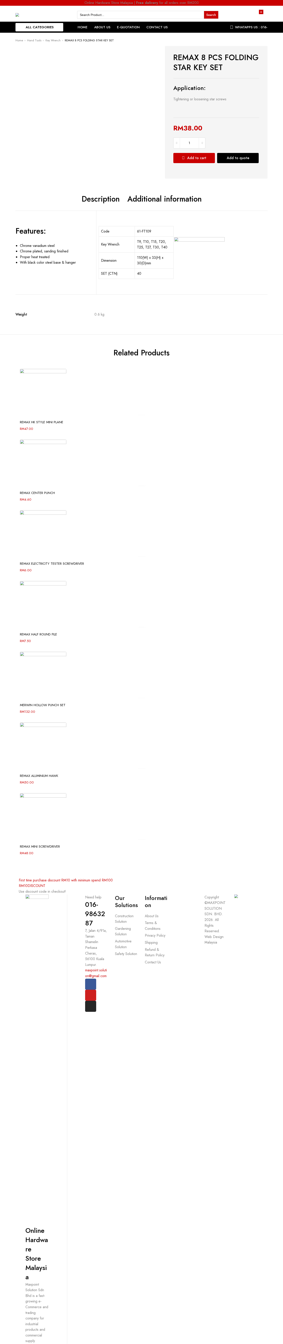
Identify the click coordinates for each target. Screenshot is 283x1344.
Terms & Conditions (153, 925)
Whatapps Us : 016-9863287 (251, 30)
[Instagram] (90, 1006)
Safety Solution (126, 953)
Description (101, 199)
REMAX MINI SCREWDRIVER (40, 846)
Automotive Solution (123, 944)
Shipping (151, 942)
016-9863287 (95, 914)
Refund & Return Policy (154, 952)
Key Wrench (53, 40)
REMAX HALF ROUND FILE (38, 634)
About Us (102, 27)
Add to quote (238, 157)
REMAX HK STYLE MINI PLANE (41, 422)
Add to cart (196, 157)
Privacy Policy (155, 935)
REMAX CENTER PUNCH (37, 492)
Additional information (164, 199)
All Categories (40, 27)
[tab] (101, 199)
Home (83, 27)
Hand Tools (34, 40)
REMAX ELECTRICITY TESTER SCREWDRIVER (52, 563)
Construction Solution (124, 918)
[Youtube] (90, 995)
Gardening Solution (123, 931)
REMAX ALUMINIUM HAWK (39, 775)
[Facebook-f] (90, 984)
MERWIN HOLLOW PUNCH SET (42, 705)
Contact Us (157, 27)
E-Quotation (128, 27)
